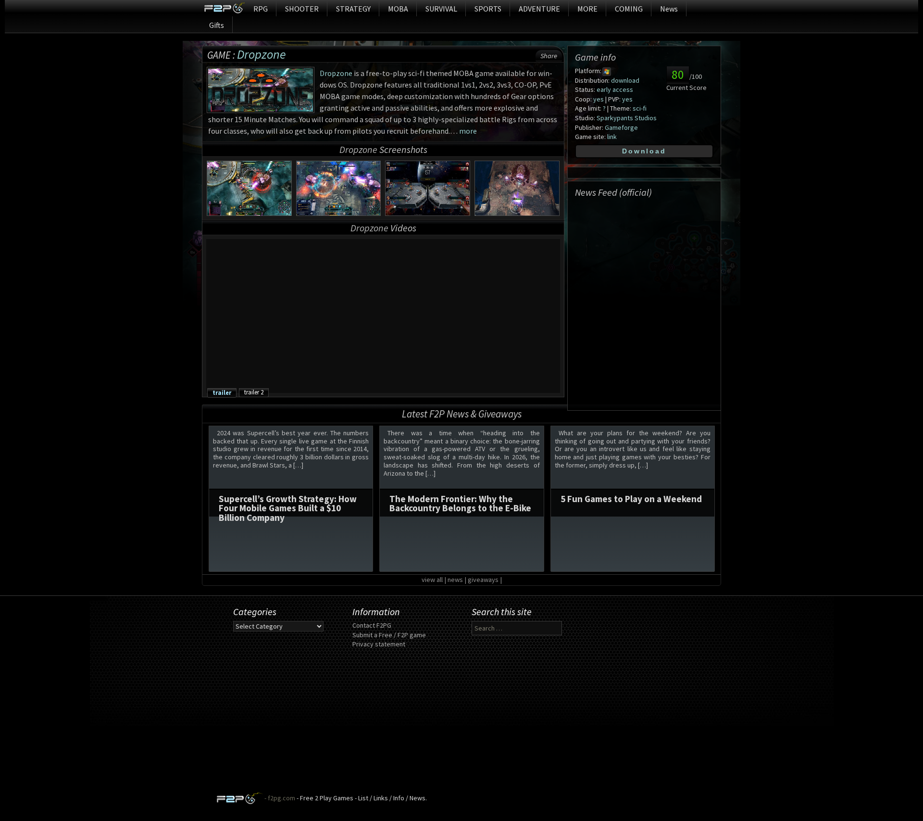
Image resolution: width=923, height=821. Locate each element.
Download (644, 151)
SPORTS (487, 8)
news (455, 579)
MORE (587, 8)
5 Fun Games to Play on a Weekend (631, 499)
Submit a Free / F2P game (389, 635)
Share (548, 55)
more (468, 131)
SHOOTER (302, 8)
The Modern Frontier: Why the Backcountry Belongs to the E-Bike (460, 503)
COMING (629, 8)
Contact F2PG (371, 625)
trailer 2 (253, 392)
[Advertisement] (461, 724)
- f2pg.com (279, 798)
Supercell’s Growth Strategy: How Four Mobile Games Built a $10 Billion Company (288, 508)
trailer (221, 392)
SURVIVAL (441, 8)
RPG (260, 8)
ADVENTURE (539, 8)
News (669, 8)
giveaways (483, 579)
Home (224, 8)
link (612, 136)
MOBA (398, 8)
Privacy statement (378, 644)
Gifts (216, 25)
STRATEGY (353, 8)
